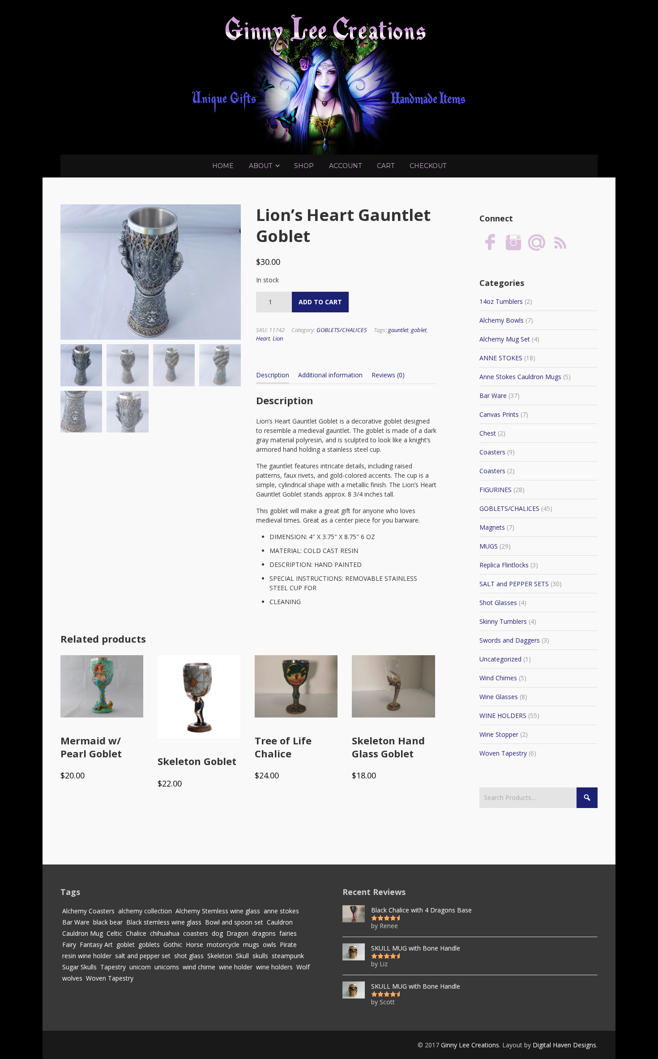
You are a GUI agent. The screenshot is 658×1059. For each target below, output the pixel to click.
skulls (260, 955)
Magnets (492, 527)
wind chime (199, 967)
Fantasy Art (96, 944)
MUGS (488, 546)
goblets (149, 944)
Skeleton (219, 955)
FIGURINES (495, 489)
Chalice (136, 933)
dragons (264, 933)
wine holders (274, 967)
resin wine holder (86, 955)
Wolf (303, 967)
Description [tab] (272, 375)
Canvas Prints (499, 414)
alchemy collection (145, 911)
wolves (72, 978)
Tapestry (113, 967)
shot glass (189, 955)
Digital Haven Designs (564, 1045)
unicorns (166, 967)
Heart (263, 338)
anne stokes (281, 911)
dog (217, 933)
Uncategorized (500, 659)
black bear (108, 922)
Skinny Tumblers (503, 621)
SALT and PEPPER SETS (514, 583)
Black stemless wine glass (163, 922)
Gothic (172, 944)
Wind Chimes (498, 678)
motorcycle (223, 944)
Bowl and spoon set (234, 922)
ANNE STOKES (500, 358)
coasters (195, 933)
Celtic (114, 933)
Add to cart (320, 302)
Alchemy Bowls (501, 320)
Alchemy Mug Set (504, 339)
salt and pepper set (143, 955)
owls (269, 944)
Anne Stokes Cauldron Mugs (520, 376)
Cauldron (280, 922)
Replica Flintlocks (504, 565)
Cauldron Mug (82, 933)
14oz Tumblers (501, 301)
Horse (194, 944)
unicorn (140, 967)
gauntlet (398, 330)
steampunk (288, 955)
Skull (242, 955)
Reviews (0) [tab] (388, 375)
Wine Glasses (498, 696)
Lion (278, 338)
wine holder (235, 967)
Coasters (492, 452)
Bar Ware (493, 395)
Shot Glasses (498, 602)
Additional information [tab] (330, 375)
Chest (487, 433)
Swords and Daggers (509, 640)
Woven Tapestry (503, 753)
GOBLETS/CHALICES (341, 330)
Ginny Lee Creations (470, 1045)
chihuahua (164, 933)
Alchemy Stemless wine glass (217, 911)
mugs (251, 944)
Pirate (288, 944)
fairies (288, 933)
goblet (419, 330)
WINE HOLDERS (502, 715)
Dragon (237, 933)
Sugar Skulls (79, 967)
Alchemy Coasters (88, 911)
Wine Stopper (498, 734)
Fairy (69, 944)
